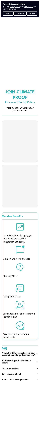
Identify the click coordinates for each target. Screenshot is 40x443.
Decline (32, 13)
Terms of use (28, 7)
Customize (20, 13)
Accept (8, 13)
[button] (20, 354)
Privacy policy (15, 7)
